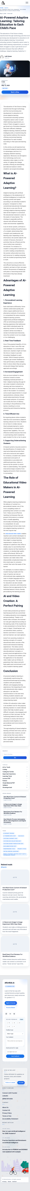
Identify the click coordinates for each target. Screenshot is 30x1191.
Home (1, 7)
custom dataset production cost (13, 843)
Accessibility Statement (10, 1119)
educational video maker (13, 533)
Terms (9, 1181)
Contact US (6, 1110)
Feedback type (9, 1030)
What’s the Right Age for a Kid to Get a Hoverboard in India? (14, 854)
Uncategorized (7, 787)
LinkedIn (5, 1096)
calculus (21, 835)
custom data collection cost (12, 841)
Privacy (4, 1181)
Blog (6, 7)
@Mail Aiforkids (7, 1099)
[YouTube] (10, 1013)
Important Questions (9, 774)
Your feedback (9, 1037)
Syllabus (5, 785)
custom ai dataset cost (10, 838)
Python (5, 780)
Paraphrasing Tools (9, 848)
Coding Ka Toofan (8, 772)
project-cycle (22, 848)
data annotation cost (9, 846)
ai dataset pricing (8, 833)
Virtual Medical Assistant (11, 851)
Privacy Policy (7, 1113)
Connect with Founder (9, 1093)
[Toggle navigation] (27, 3)
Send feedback (15, 1056)
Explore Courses (10, 1003)
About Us (5, 1107)
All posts (4, 867)
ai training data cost (9, 835)
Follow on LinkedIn (10, 1082)
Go (15, 757)
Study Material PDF (9, 783)
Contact (14, 1181)
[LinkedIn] (14, 1013)
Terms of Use (6, 1116)
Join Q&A (21, 1082)
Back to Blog (15, 92)
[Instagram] (6, 1013)
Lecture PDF (6, 778)
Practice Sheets (10, 1007)
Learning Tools (7, 776)
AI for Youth (6, 767)
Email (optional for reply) (12, 1048)
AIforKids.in (9, 983)
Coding (5, 769)
